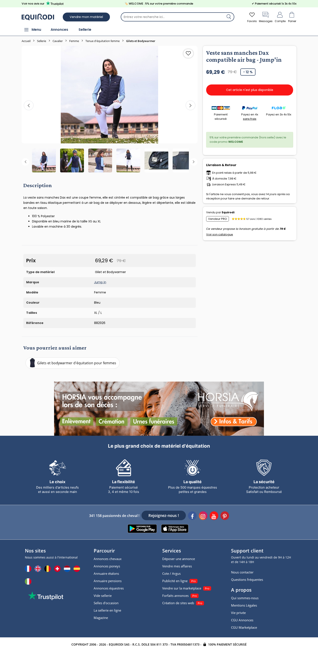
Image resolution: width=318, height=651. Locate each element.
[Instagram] (203, 516)
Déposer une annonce (178, 559)
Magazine (101, 617)
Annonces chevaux (108, 559)
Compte (280, 21)
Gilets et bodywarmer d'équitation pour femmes (76, 363)
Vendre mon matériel (86, 17)
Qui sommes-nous (245, 598)
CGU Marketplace (244, 627)
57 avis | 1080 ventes (259, 219)
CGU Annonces (242, 620)
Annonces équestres (109, 588)
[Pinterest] (224, 516)
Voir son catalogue (219, 234)
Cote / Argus (171, 573)
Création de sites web (178, 603)
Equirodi (228, 212)
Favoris (252, 21)
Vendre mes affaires (177, 566)
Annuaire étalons (106, 573)
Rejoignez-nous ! (163, 515)
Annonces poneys (107, 566)
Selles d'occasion (106, 603)
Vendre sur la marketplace (181, 588)
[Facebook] (192, 516)
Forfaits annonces (175, 595)
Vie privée (238, 613)
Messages (266, 21)
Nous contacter (242, 572)
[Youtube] (214, 516)
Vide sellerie (103, 595)
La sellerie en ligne (107, 610)
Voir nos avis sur (33, 4)
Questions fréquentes (247, 579)
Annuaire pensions (108, 581)
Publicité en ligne (175, 581)
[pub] (159, 409)
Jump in (100, 282)
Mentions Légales (244, 605)
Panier (292, 21)
